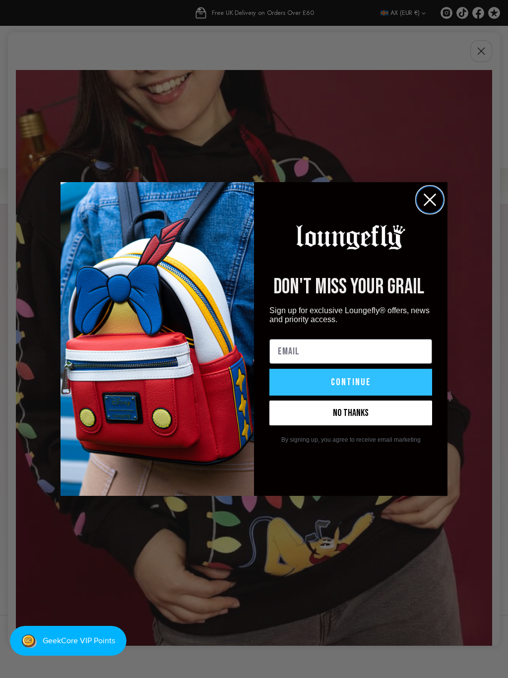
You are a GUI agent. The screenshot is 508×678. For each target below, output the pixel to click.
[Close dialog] (430, 199)
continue (351, 382)
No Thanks (351, 413)
